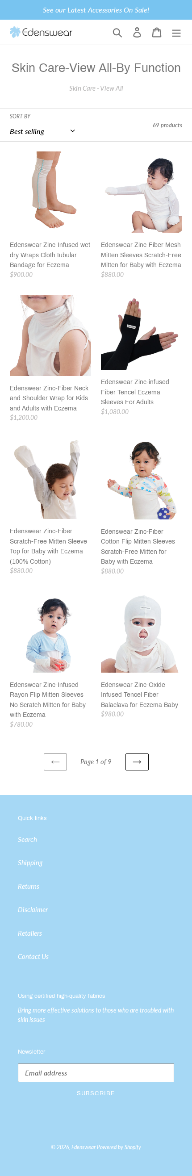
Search (27, 839)
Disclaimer (33, 909)
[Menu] (176, 32)
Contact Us (33, 956)
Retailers (30, 933)
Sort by (20, 116)
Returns (28, 886)
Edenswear (83, 1147)
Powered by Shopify (119, 1147)
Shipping (30, 862)
